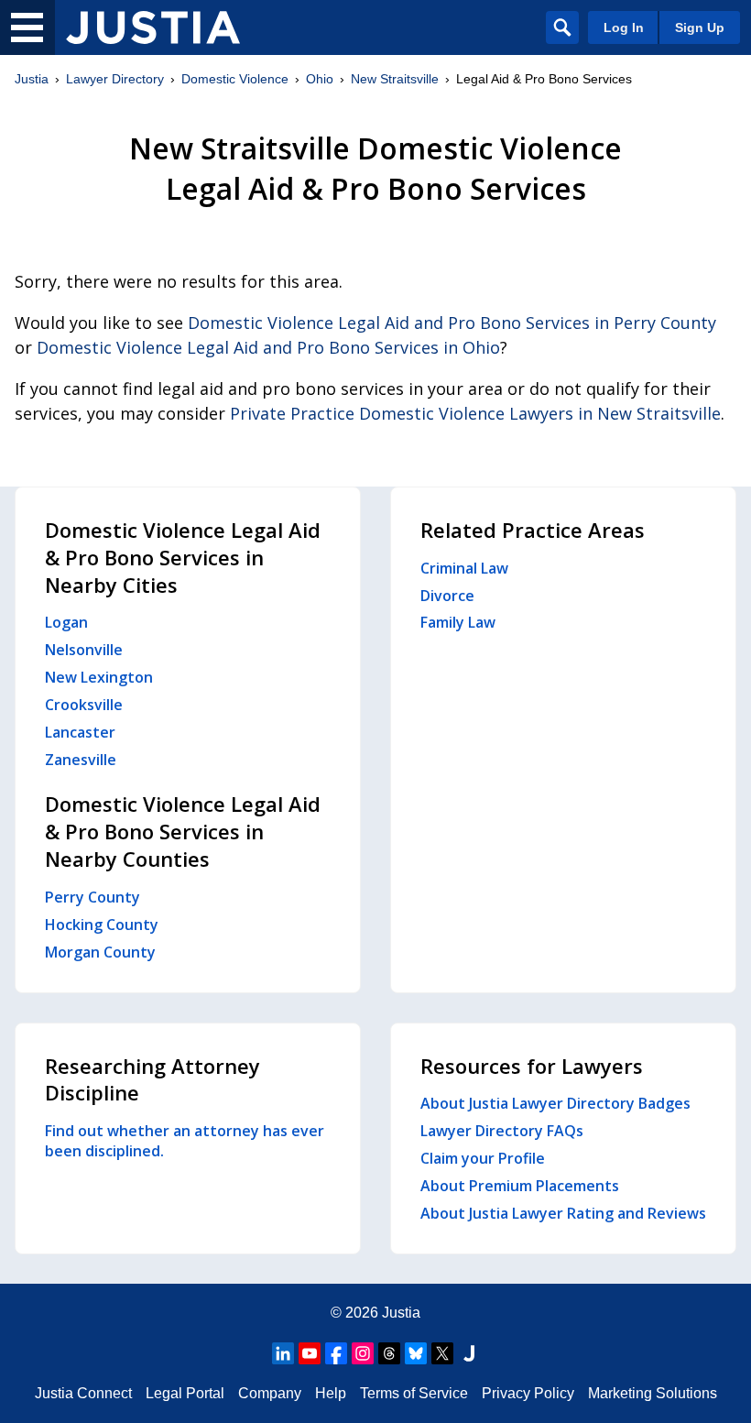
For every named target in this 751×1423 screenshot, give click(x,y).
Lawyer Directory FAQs (501, 1131)
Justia (32, 78)
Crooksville (84, 705)
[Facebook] (336, 1353)
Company (269, 1393)
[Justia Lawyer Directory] (153, 27)
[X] (442, 1353)
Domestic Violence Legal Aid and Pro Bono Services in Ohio (268, 347)
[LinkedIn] (283, 1353)
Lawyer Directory (115, 78)
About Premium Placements (519, 1186)
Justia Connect (83, 1393)
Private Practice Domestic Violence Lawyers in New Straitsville (475, 413)
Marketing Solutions (652, 1393)
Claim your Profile (482, 1158)
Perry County (92, 897)
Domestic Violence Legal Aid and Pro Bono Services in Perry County (452, 323)
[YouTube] (310, 1353)
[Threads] (389, 1353)
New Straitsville (395, 78)
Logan (66, 622)
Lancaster (80, 732)
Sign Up (699, 27)
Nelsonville (84, 650)
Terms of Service (414, 1393)
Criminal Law (464, 568)
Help (330, 1393)
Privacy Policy (528, 1393)
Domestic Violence (234, 78)
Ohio (319, 78)
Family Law (457, 622)
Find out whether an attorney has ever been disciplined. (184, 1141)
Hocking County (101, 924)
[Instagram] (363, 1353)
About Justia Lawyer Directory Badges (555, 1103)
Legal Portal (185, 1393)
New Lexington (99, 677)
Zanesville (80, 760)
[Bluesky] (416, 1353)
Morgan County (100, 952)
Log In (624, 27)
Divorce (447, 596)
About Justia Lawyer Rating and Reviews (563, 1213)
